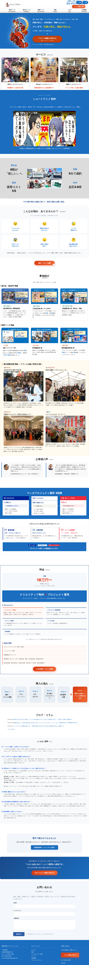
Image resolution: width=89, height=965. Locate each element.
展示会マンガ (26, 10)
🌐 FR (85, 2)
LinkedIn (63, 963)
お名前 (15, 902)
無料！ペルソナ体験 (44, 263)
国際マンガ (40, 10)
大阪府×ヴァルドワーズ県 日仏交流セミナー (17, 414)
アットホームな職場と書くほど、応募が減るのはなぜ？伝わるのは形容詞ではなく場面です (39, 726)
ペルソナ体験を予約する (70, 955)
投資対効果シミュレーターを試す (44, 847)
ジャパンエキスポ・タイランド (55, 414)
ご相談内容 (16, 918)
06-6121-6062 (67, 960)
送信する (19, 934)
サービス (33, 950)
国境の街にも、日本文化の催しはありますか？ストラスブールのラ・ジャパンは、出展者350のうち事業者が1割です (46, 722)
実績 (55, 10)
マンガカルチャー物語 (37, 954)
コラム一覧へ (11, 729)
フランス (33, 956)
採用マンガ (12, 10)
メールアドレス (17, 910)
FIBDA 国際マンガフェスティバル (56, 370)
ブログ (70, 10)
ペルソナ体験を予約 (79, 6)
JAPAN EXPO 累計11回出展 (12, 370)
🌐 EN (79, 2)
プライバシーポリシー (37, 934)
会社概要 (84, 10)
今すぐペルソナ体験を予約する (44, 873)
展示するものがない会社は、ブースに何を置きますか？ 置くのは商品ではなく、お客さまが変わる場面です (43, 719)
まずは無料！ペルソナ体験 (44, 669)
